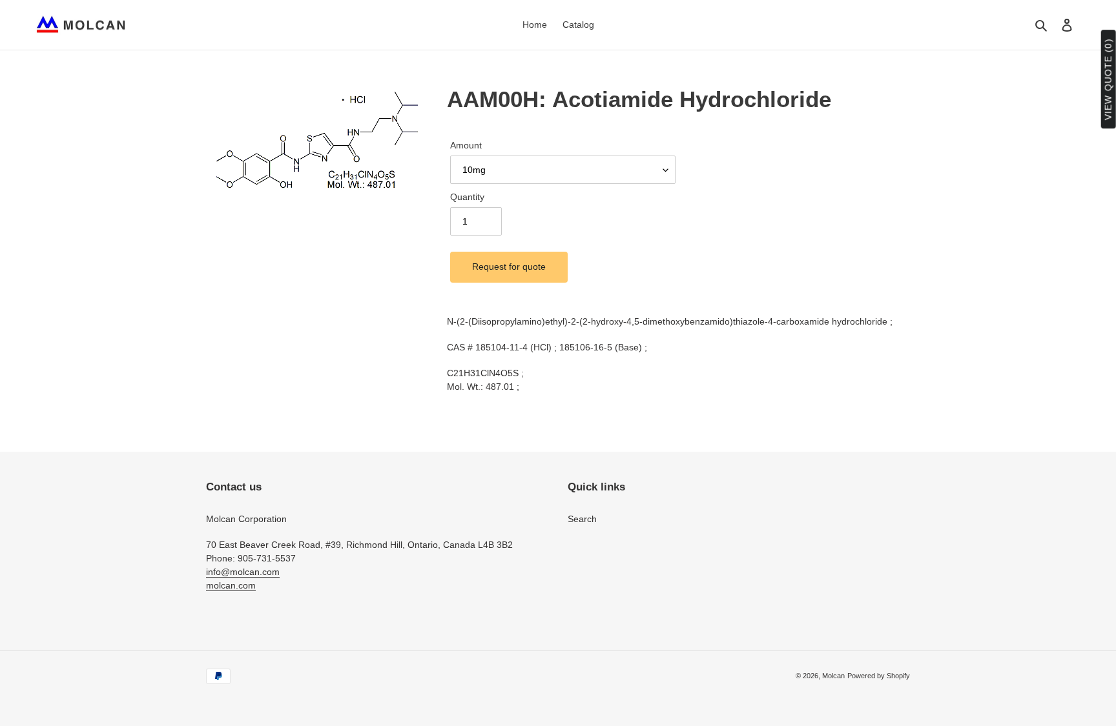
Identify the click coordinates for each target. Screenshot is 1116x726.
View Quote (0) (1108, 80)
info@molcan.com (243, 572)
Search (582, 519)
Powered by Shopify (878, 676)
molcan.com (231, 585)
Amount (466, 145)
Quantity (467, 197)
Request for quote (509, 266)
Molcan (833, 676)
